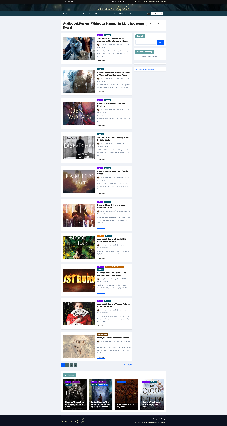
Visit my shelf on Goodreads (144, 69)
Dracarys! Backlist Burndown (123, 14)
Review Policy (88, 14)
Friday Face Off (102, 334)
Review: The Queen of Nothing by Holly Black (151, 404)
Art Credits (106, 14)
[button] (165, 14)
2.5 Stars (100, 236)
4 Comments (101, 47)
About (97, 14)
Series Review (103, 384)
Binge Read (76, 382)
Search (140, 36)
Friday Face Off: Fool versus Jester (113, 338)
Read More (101, 60)
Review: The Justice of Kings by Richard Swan (74, 404)
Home (65, 14)
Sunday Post (121, 382)
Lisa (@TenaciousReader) (108, 45)
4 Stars (100, 35)
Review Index (74, 14)
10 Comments (101, 112)
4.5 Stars (100, 267)
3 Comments (104, 248)
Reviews (107, 35)
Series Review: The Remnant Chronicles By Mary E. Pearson (100, 404)
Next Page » (128, 365)
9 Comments (101, 81)
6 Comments (104, 146)
